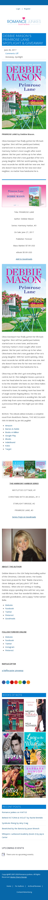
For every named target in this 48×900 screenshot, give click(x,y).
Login (18, 9)
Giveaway (9, 57)
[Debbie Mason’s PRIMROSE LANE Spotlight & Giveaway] (24, 95)
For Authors (19, 886)
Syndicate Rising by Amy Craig (15, 823)
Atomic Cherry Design (18, 877)
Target (8, 449)
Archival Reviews (34, 886)
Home (9, 886)
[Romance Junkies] (24, 21)
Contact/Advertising (24, 892)
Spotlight (19, 57)
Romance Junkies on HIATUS (14, 812)
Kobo (7, 445)
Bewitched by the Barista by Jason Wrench (20, 828)
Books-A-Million (12, 432)
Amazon (8, 425)
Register (27, 9)
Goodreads (10, 618)
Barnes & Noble (12, 429)
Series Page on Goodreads (24, 517)
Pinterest (9, 615)
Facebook (9, 608)
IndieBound (10, 442)
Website (9, 605)
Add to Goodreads (24, 259)
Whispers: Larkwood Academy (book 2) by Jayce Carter (23, 836)
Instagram (9, 647)
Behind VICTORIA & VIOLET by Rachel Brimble (22, 817)
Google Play (10, 435)
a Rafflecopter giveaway (12, 670)
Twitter (8, 611)
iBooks (8, 439)
